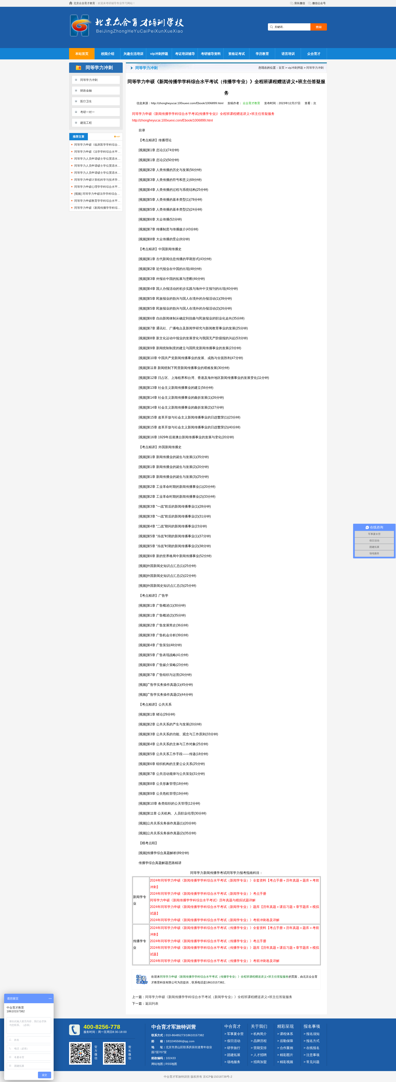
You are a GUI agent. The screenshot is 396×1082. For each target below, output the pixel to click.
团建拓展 (233, 1055)
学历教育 (262, 53)
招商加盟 (260, 1062)
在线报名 (312, 1048)
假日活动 (233, 1041)
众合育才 (314, 53)
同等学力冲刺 (89, 79)
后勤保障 (286, 1041)
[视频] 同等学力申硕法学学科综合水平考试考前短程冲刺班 (111, 193)
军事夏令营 (235, 1034)
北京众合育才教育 (84, 3)
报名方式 (312, 1041)
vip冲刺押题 (159, 53)
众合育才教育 (251, 103)
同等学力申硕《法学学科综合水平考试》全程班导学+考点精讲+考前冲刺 (120, 151)
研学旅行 (233, 1048)
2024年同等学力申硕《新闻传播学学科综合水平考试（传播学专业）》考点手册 (208, 941)
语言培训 (288, 53)
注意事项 (312, 1055)
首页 (281, 67)
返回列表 (151, 1003)
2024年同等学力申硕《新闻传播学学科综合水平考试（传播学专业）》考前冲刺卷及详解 (214, 961)
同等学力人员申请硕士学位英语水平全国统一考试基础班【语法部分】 (119, 172)
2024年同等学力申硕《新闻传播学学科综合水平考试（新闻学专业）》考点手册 (208, 893)
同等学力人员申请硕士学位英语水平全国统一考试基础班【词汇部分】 (119, 165)
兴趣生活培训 (133, 53)
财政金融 (86, 90)
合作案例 (286, 1048)
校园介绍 (107, 53)
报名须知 (312, 1034)
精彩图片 (286, 1055)
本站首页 (81, 53)
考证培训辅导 (185, 53)
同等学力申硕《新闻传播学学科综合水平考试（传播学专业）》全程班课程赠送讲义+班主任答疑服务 (224, 976)
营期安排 (260, 1048)
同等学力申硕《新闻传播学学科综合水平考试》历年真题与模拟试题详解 (203, 900)
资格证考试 (236, 53)
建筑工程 (86, 122)
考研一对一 (87, 112)
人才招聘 (260, 1055)
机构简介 (260, 1034)
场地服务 (233, 1062)
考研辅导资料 (211, 53)
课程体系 (286, 1034)
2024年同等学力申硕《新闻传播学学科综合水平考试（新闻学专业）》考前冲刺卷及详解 (214, 920)
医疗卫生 (86, 101)
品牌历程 (260, 1041)
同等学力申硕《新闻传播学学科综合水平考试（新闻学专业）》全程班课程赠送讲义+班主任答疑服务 (218, 997)
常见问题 (312, 1062)
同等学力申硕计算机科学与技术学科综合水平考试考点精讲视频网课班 (119, 179)
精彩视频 (286, 1062)
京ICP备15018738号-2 (217, 1076)
